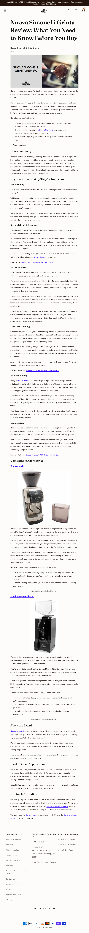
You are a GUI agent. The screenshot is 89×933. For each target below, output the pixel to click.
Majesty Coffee (47, 927)
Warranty (9, 866)
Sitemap (9, 900)
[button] (4, 10)
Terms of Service (13, 860)
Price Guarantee (12, 850)
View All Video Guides (67, 839)
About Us (9, 845)
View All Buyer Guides (67, 845)
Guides (8, 889)
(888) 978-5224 (38, 842)
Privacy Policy (11, 855)
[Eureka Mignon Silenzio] (44, 627)
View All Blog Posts (65, 850)
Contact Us (10, 879)
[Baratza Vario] (44, 497)
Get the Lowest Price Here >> (44, 591)
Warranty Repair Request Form (16, 872)
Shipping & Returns (13, 839)
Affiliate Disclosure (13, 895)
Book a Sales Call (13, 884)
